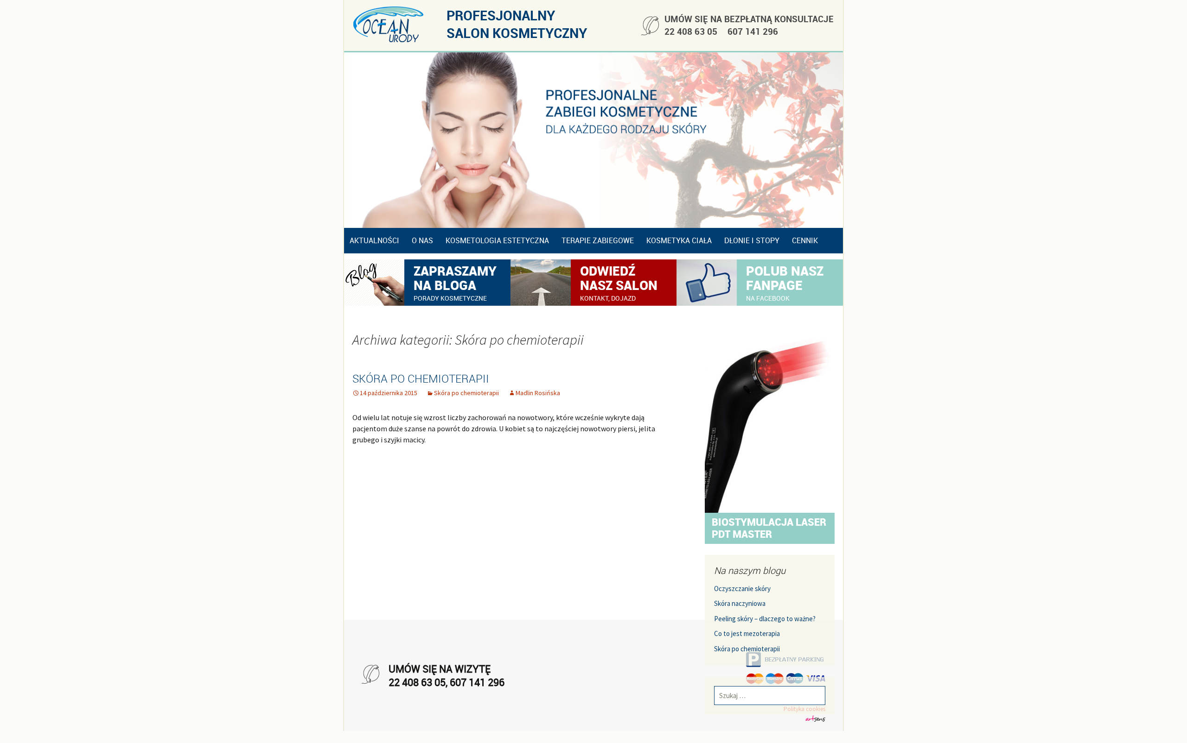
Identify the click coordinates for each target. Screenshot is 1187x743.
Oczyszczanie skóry (742, 589)
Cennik (805, 240)
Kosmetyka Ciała (679, 240)
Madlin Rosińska (538, 393)
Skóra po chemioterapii (420, 378)
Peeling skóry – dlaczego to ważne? (765, 619)
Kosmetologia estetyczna (497, 240)
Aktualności (374, 240)
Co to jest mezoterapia (747, 634)
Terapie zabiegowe (598, 240)
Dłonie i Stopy (751, 240)
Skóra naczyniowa (740, 604)
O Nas (422, 240)
